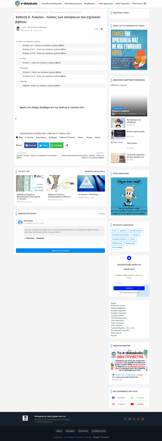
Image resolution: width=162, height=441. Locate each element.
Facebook (32, 145)
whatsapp (140, 398)
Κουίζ (114, 231)
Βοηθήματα (89, 4)
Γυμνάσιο (135, 235)
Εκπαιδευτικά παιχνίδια (52, 4)
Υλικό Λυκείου (138, 4)
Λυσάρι (89, 137)
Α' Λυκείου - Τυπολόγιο (88, 194)
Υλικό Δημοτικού (106, 4)
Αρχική (59, 431)
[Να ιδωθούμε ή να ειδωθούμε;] (118, 123)
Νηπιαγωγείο (130, 243)
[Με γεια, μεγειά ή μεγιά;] (118, 135)
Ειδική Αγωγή (117, 243)
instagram (121, 404)
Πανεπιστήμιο (117, 247)
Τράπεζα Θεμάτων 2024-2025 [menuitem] (123, 328)
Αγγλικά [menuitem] (114, 335)
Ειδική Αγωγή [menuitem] (116, 333)
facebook (121, 398)
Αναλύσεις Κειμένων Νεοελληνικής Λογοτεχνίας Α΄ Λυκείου (28, 196)
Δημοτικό (123, 231)
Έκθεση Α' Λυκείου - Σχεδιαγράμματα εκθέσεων (59, 195)
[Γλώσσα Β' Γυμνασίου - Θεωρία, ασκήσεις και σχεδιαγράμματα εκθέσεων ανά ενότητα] (118, 158)
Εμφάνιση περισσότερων (95, 171)
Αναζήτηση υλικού (98, 431)
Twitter (45, 145)
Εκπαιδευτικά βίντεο (119, 239)
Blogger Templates (101, 437)
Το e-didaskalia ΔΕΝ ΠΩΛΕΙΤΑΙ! (125, 377)
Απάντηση (30, 238)
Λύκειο (81, 137)
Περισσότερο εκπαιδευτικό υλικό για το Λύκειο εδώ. (45, 133)
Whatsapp (58, 145)
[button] (145, 3)
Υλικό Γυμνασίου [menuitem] (117, 323)
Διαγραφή (40, 238)
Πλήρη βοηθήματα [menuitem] (118, 308)
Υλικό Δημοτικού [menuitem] (117, 320)
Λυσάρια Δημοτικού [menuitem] (118, 311)
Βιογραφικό (70, 431)
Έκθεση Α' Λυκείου (67, 137)
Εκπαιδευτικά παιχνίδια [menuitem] (120, 330)
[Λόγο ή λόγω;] (118, 146)
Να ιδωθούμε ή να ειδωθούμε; (134, 121)
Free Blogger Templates (74, 437)
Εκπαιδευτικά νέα (136, 231)
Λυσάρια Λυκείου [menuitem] (117, 316)
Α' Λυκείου (29, 137)
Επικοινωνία (83, 431)
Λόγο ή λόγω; (132, 143)
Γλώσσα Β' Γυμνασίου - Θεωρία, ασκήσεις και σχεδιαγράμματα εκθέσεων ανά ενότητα (136, 158)
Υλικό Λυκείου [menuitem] (116, 325)
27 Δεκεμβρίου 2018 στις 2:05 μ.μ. (34, 223)
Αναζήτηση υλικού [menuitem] (118, 306)
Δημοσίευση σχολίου (60, 250)
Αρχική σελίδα (20, 12)
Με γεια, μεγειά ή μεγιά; (136, 131)
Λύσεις (29, 12)
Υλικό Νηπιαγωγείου (73, 4)
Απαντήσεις (41, 137)
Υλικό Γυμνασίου (122, 4)
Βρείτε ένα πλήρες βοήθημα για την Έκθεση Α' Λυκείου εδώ (52, 107)
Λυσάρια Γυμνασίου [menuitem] (119, 313)
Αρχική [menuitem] (113, 303)
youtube (140, 404)
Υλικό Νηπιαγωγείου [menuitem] (119, 318)
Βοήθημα (53, 137)
